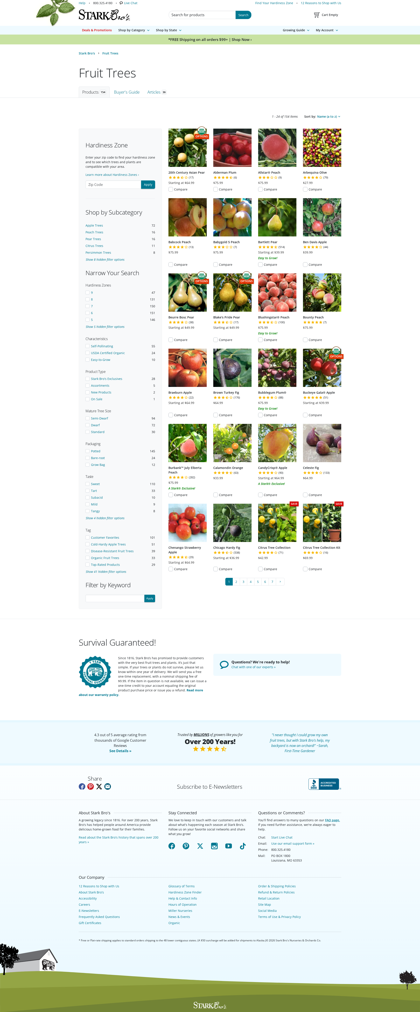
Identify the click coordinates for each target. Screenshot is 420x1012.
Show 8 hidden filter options (105, 259)
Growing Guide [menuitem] (294, 30)
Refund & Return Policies (275, 892)
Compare (180, 189)
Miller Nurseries (179, 911)
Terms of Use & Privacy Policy (279, 917)
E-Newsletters (89, 911)
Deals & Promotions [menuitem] (97, 30)
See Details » (120, 755)
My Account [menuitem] (325, 30)
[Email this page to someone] (107, 791)
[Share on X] (99, 791)
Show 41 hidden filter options (106, 572)
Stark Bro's (87, 53)
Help (82, 3)
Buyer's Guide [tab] (127, 92)
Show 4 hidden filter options (105, 518)
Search (243, 15)
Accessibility (87, 898)
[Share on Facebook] (82, 791)
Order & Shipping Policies (276, 886)
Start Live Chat (281, 837)
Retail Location (268, 898)
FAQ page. (330, 825)
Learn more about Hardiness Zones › (112, 175)
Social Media (267, 911)
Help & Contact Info (182, 898)
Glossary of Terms (181, 886)
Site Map (264, 904)
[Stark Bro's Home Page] (104, 15)
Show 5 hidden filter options (105, 327)
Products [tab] (93, 92)
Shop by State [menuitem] (166, 30)
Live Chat (129, 3)
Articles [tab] (156, 92)
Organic (173, 923)
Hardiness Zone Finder (184, 892)
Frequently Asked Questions (98, 917)
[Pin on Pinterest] (90, 791)
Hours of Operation (182, 904)
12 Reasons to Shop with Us (321, 3)
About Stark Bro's (91, 892)
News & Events (179, 917)
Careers (84, 904)
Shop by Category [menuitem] (131, 30)
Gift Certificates (90, 923)
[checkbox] (120, 292)
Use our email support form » (292, 843)
